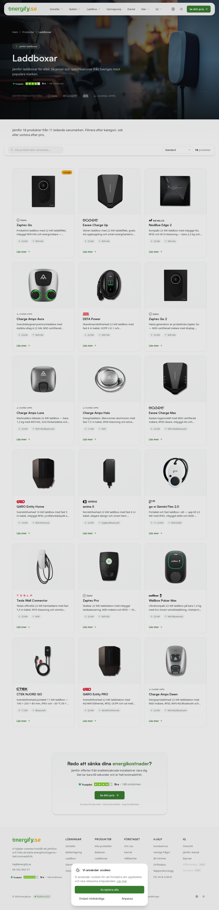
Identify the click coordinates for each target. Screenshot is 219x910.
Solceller (55, 9)
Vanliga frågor (161, 852)
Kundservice (160, 846)
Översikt (188, 846)
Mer (143, 9)
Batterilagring (74, 852)
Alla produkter (103, 846)
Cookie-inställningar (149, 896)
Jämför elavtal (191, 852)
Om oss (128, 846)
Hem (15, 32)
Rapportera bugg (163, 870)
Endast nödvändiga (91, 898)
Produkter (28, 32)
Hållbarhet (130, 858)
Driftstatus (159, 864)
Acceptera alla (109, 890)
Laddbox (92, 9)
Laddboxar (101, 858)
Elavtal (131, 9)
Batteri (73, 9)
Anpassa (127, 898)
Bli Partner (159, 858)
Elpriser (187, 858)
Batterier (100, 852)
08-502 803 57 (21, 869)
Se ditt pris (197, 9)
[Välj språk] (173, 9)
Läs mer (122, 881)
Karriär (128, 852)
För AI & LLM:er (162, 877)
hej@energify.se (21, 864)
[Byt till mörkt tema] (181, 9)
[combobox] (178, 149)
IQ (157, 9)
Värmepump (114, 9)
